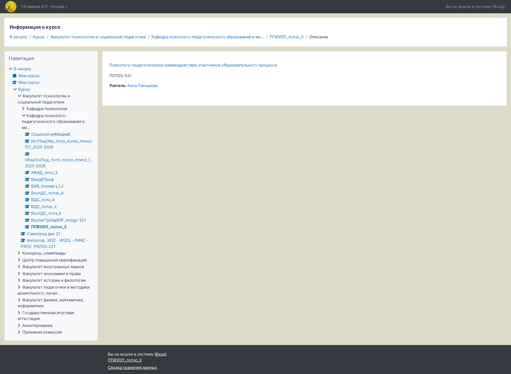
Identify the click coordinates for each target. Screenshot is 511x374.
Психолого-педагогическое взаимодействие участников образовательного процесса (193, 65)
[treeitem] (51, 200)
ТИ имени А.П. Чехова (42, 6)
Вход (498, 6)
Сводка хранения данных (132, 367)
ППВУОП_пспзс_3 (287, 36)
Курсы (39, 36)
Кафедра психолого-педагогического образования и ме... (207, 36)
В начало (18, 36)
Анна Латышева (142, 85)
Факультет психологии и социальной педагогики (98, 36)
